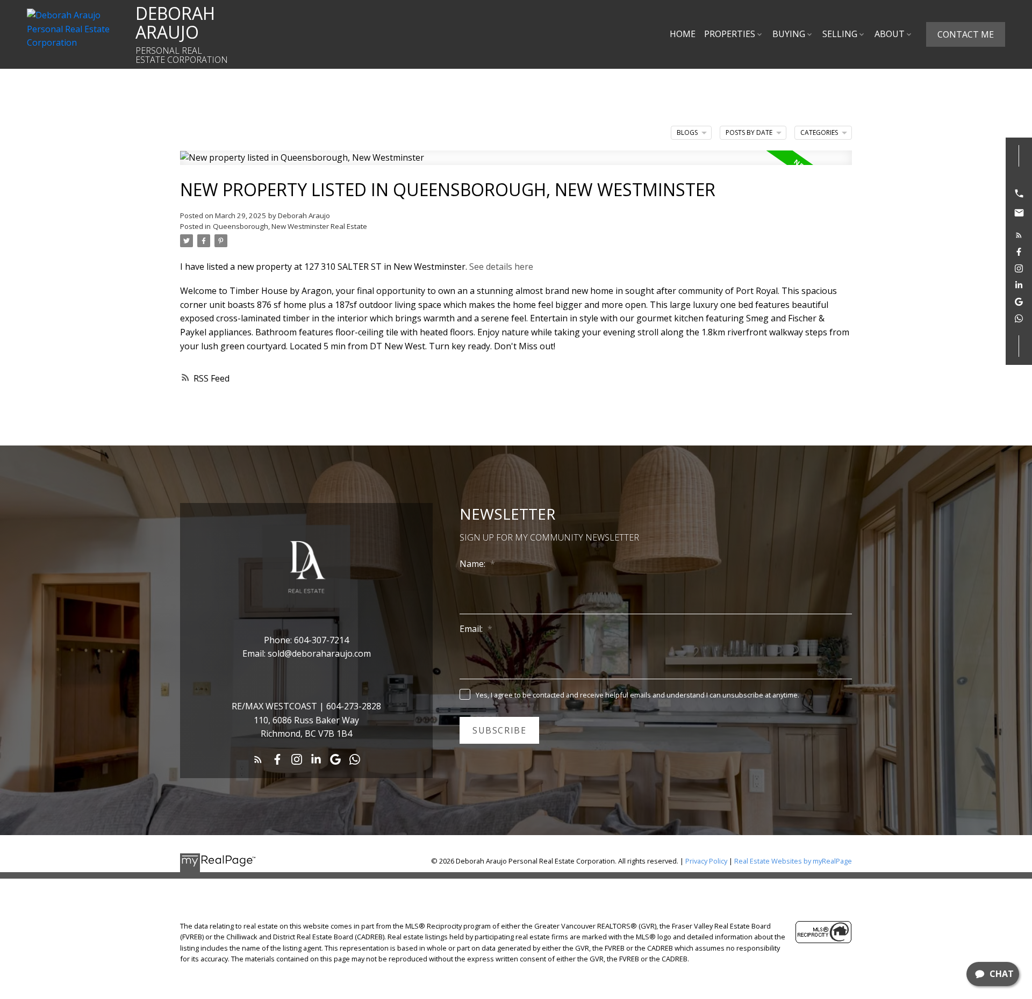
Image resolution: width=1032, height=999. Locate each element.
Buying (788, 34)
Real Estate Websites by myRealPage (793, 861)
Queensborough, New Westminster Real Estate (290, 226)
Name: (474, 564)
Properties (729, 34)
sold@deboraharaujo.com (319, 653)
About (890, 34)
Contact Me (965, 34)
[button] (965, 34)
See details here (501, 266)
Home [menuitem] (683, 34)
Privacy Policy (706, 861)
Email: (472, 629)
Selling (839, 34)
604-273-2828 (353, 706)
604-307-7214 (321, 640)
